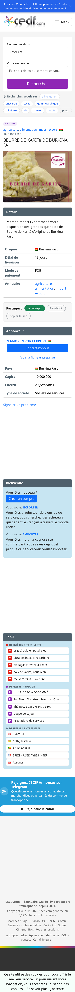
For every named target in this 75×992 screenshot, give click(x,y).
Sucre (62, 925)
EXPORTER (30, 507)
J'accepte (57, 989)
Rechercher (37, 83)
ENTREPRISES (32, 728)
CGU (64, 935)
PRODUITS (29, 687)
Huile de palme (31, 925)
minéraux (11, 110)
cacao (27, 103)
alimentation (49, 96)
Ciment (21, 929)
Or (43, 921)
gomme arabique (47, 103)
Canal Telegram (43, 939)
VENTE (37, 645)
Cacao (36, 921)
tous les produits (47, 929)
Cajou (25, 921)
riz (25, 110)
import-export (47, 129)
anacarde (11, 103)
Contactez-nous (37, 348)
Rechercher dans (18, 44)
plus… (65, 110)
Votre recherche (18, 63)
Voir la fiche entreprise (37, 357)
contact (26, 939)
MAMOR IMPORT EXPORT (27, 341)
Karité (52, 921)
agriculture (10, 129)
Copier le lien (18, 316)
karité (52, 110)
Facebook (56, 308)
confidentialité (49, 935)
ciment (38, 110)
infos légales (28, 935)
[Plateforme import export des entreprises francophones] (24, 21)
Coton (62, 921)
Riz (54, 925)
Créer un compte (21, 498)
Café (46, 925)
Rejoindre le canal (40, 809)
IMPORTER (30, 534)
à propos (12, 935)
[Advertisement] (37, 440)
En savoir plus (37, 989)
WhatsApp (35, 308)
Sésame (13, 925)
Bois (31, 929)
